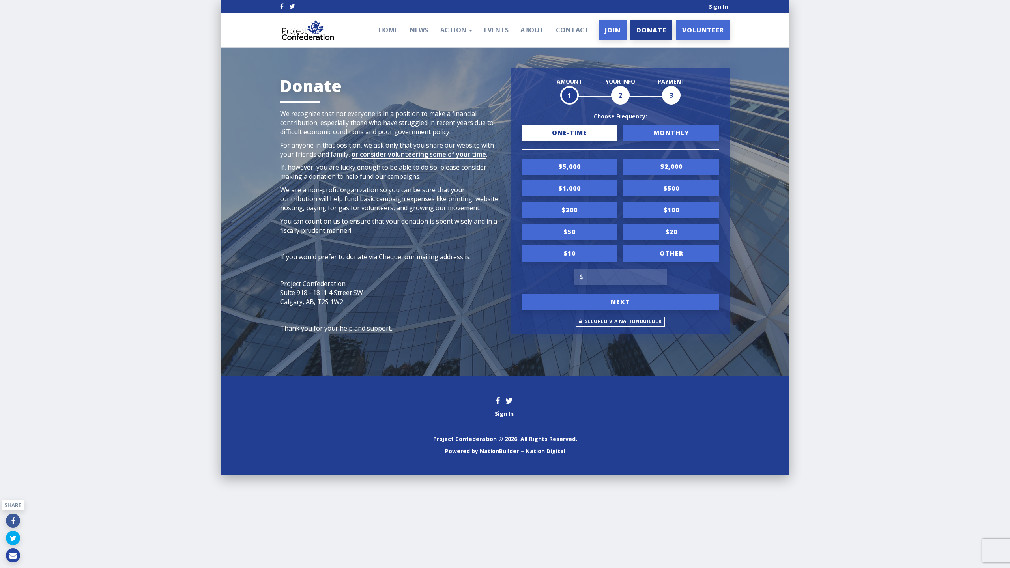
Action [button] (454, 30)
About (532, 30)
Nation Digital (545, 451)
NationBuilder (499, 451)
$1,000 (570, 188)
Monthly (671, 132)
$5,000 (570, 166)
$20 (671, 231)
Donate (651, 30)
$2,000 (671, 166)
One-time (569, 132)
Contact (572, 30)
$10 (570, 253)
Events (496, 30)
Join (613, 30)
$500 (671, 188)
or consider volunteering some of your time (419, 154)
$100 (671, 210)
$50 (570, 231)
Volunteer (703, 30)
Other (671, 253)
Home (388, 30)
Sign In (718, 6)
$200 (570, 210)
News (419, 30)
